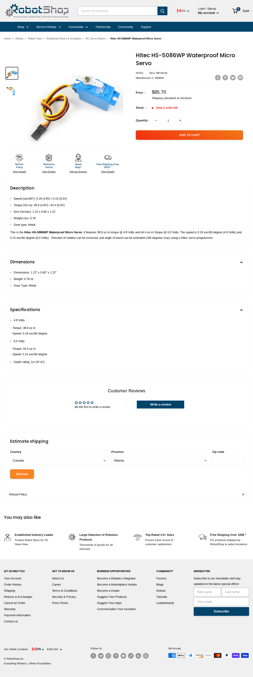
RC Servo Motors (96, 38)
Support (146, 27)
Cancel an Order (14, 603)
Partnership (103, 27)
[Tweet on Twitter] (233, 77)
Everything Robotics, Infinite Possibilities (27, 663)
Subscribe (221, 611)
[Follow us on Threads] (146, 656)
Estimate (22, 474)
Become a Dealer (108, 590)
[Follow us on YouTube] (123, 656)
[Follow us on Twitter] (101, 656)
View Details (19, 171)
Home (7, 38)
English (53, 649)
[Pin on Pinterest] (225, 77)
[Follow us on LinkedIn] (138, 656)
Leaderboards (165, 603)
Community (125, 27)
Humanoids (76, 27)
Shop (21, 27)
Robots (19, 38)
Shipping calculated (164, 98)
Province (117, 451)
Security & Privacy (64, 596)
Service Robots (46, 27)
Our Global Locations (16, 649)
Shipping (9, 590)
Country (15, 451)
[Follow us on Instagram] (108, 656)
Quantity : (142, 120)
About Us (58, 578)
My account (207, 12)
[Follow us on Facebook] (93, 656)
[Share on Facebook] (218, 77)
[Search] (162, 11)
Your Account (12, 578)
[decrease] (156, 120)
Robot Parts (35, 38)
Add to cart (189, 135)
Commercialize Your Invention (116, 609)
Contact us (11, 621)
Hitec (139, 72)
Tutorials (161, 596)
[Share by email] (240, 77)
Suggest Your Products (112, 596)
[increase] (180, 120)
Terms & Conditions (64, 590)
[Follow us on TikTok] (131, 656)
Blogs (160, 584)
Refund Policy (18, 494)
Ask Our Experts (78, 171)
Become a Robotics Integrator (116, 578)
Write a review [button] (160, 404)
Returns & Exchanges (18, 596)
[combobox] (118, 10)
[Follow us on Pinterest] (116, 656)
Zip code (218, 451)
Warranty (10, 609)
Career (56, 584)
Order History (13, 584)
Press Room (60, 603)
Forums (161, 578)
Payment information (17, 615)
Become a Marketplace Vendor (117, 584)
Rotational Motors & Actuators (64, 38)
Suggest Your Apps (109, 603)
